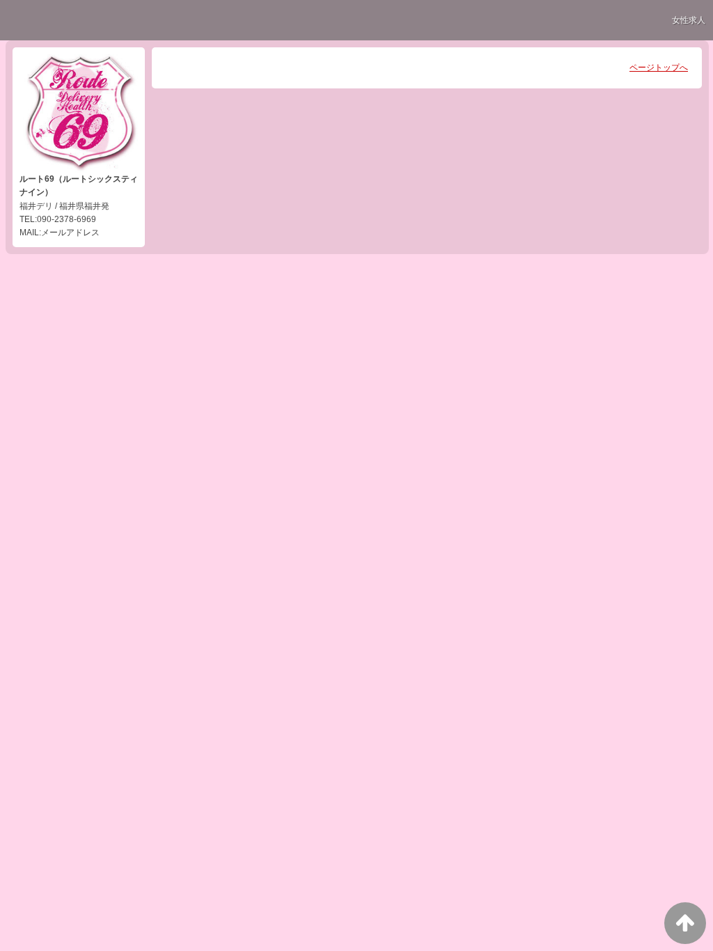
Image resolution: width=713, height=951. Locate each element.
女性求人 (688, 20)
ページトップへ (658, 67)
